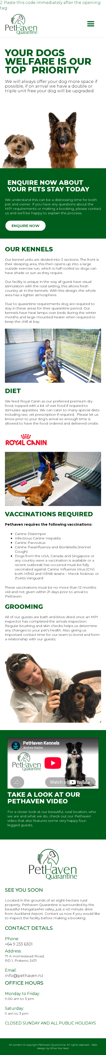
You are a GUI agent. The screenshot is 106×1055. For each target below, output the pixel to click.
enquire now (25, 225)
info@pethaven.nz (24, 975)
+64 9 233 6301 (19, 944)
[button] (91, 24)
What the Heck (59, 1048)
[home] (21, 24)
